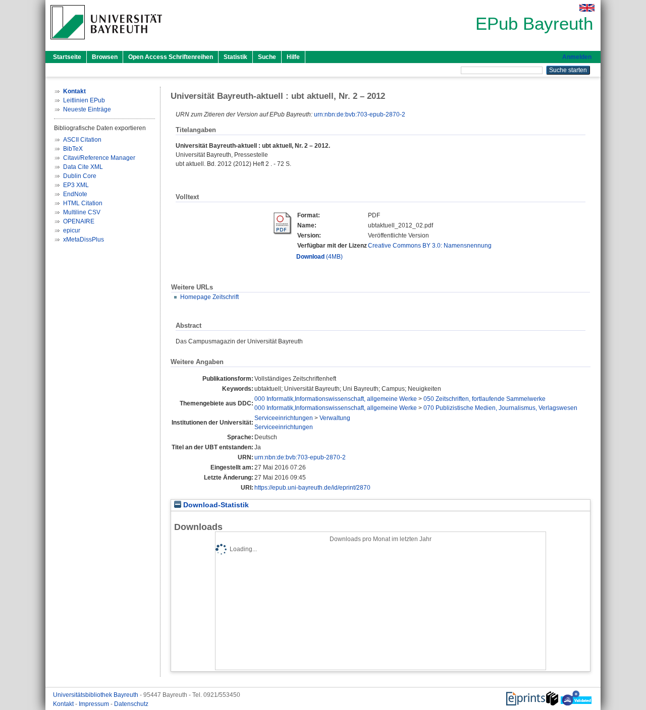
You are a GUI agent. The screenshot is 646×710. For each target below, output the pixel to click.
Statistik (235, 57)
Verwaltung (334, 418)
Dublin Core (79, 176)
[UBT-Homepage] (106, 42)
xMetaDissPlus (83, 239)
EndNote (75, 194)
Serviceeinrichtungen (283, 418)
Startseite (67, 57)
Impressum (95, 703)
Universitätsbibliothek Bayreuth (96, 694)
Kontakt (64, 703)
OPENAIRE (78, 221)
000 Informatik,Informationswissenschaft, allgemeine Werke (335, 398)
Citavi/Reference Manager (99, 157)
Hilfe (293, 57)
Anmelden (576, 57)
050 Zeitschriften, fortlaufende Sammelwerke (484, 398)
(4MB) (319, 256)
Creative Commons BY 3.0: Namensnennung (430, 245)
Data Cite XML (83, 166)
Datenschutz (131, 703)
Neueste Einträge (87, 109)
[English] (587, 8)
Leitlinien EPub (84, 100)
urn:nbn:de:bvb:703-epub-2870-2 (359, 114)
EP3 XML (76, 185)
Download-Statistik (215, 505)
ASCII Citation (82, 139)
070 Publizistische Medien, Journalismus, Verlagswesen (500, 407)
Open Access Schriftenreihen (170, 57)
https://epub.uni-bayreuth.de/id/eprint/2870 (312, 487)
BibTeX (73, 148)
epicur (71, 230)
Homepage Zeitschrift (209, 297)
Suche (267, 57)
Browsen (105, 57)
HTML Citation (82, 203)
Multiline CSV (81, 212)
